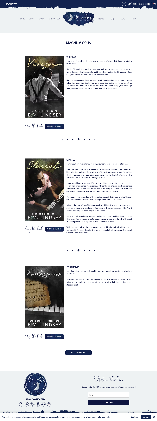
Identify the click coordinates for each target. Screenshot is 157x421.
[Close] (154, 417)
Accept (146, 417)
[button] (11, 4)
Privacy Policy (104, 417)
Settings (134, 417)
